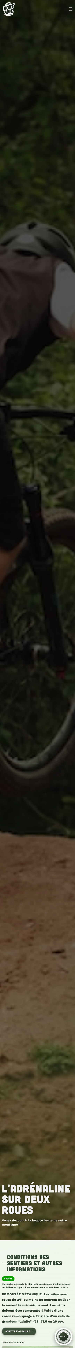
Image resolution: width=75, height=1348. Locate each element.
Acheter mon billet (17, 1331)
